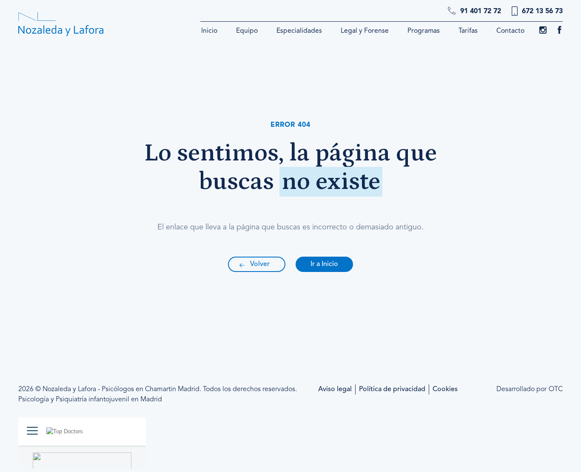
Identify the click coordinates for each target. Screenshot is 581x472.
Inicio (209, 31)
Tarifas (468, 31)
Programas (423, 31)
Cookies (445, 389)
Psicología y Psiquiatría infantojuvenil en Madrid (90, 399)
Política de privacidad (392, 389)
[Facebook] (559, 31)
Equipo (247, 31)
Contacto (510, 31)
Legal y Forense (365, 31)
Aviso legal (335, 389)
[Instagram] (543, 31)
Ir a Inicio (324, 264)
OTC (556, 389)
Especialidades (299, 31)
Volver (260, 264)
